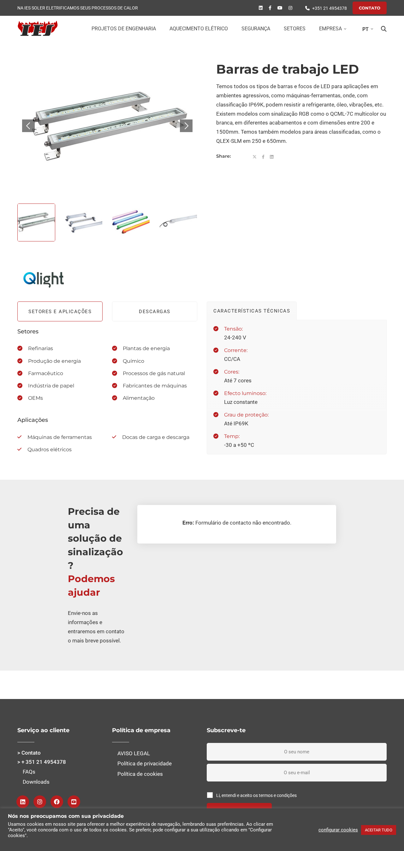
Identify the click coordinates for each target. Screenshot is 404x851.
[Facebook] (270, 8)
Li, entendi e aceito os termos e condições (256, 795)
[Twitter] (254, 157)
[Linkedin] (260, 8)
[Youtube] (280, 8)
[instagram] (290, 8)
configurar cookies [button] (338, 830)
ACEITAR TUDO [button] (378, 830)
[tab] (60, 311)
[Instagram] (39, 801)
